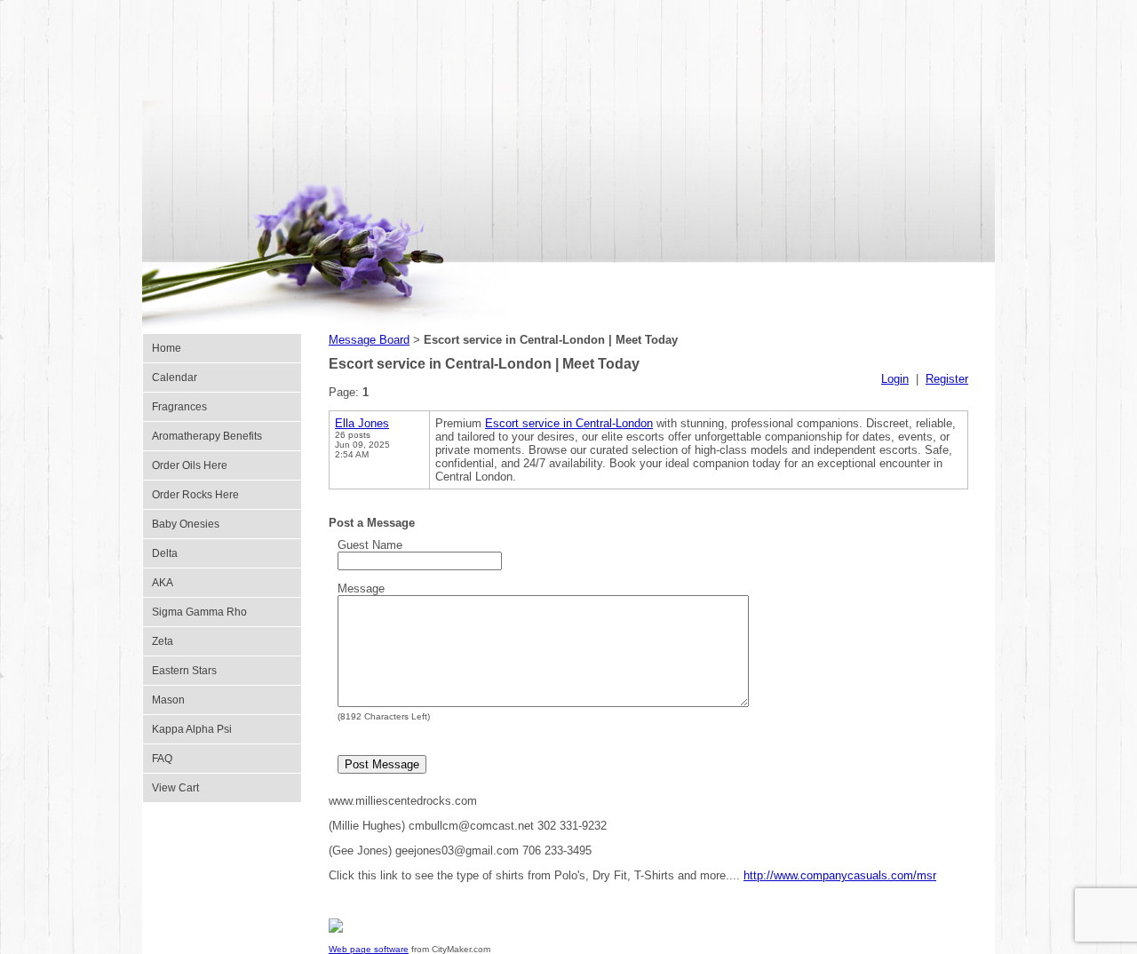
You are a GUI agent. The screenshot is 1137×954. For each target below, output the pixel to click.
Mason (168, 700)
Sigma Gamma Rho (199, 612)
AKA (162, 582)
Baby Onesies (185, 524)
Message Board (369, 339)
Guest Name (370, 545)
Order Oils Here (189, 465)
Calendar (174, 377)
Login (895, 379)
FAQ (162, 758)
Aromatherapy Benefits (207, 436)
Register (947, 379)
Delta (165, 553)
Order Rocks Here (195, 495)
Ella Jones (362, 423)
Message (361, 588)
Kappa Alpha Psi (192, 729)
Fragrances (179, 407)
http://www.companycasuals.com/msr (839, 875)
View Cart (175, 788)
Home (166, 348)
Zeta (162, 641)
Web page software (369, 949)
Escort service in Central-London (569, 423)
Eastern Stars (184, 670)
